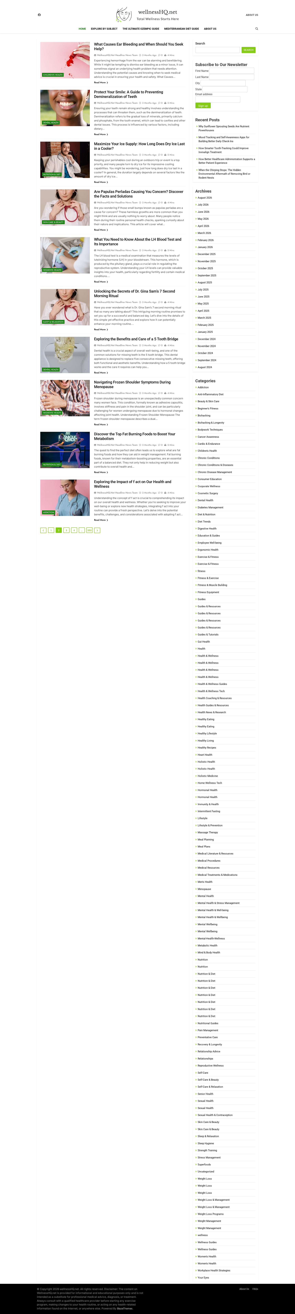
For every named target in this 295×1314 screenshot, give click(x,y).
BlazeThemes (124, 1308)
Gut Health (204, 641)
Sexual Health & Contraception (215, 1115)
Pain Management (208, 1030)
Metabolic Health (207, 945)
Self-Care (203, 1072)
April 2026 (203, 226)
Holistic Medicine (208, 776)
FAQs (255, 1289)
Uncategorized (206, 1171)
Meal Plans (204, 846)
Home (82, 28)
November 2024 (207, 346)
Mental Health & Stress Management (219, 903)
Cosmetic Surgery (208, 493)
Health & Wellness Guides (212, 684)
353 (89, 530)
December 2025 (206, 254)
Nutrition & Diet (51, 174)
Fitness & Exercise (208, 578)
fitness (201, 571)
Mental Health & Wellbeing (213, 917)
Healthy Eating (206, 719)
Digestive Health (207, 528)
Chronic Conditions (209, 458)
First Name (201, 70)
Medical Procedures (209, 860)
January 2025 (205, 331)
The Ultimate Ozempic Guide (141, 28)
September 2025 (207, 275)
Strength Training (207, 1150)
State (198, 89)
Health (201, 648)
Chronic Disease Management (215, 472)
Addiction (48, 512)
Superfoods (204, 1164)
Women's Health (52, 270)
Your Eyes (203, 1277)
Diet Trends (204, 521)
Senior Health (205, 1093)
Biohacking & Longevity (211, 422)
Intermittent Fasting (209, 811)
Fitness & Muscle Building (212, 585)
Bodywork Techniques (210, 429)
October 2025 (205, 268)
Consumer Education (210, 479)
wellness (203, 1235)
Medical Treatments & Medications (217, 874)
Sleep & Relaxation (53, 321)
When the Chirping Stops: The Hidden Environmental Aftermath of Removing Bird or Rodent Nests (224, 174)
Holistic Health (206, 761)
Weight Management (209, 1221)
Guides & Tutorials (208, 634)
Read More (100, 82)
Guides (202, 599)
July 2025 (203, 289)
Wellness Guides (207, 1242)
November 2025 (207, 261)
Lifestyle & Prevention (210, 825)
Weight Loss (205, 1178)
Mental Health (206, 896)
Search (200, 43)
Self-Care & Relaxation (210, 1086)
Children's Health (52, 74)
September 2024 (207, 360)
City (197, 83)
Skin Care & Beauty (53, 222)
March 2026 (204, 233)
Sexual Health (205, 1100)
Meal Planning (206, 839)
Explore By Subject (104, 28)
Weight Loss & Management (214, 1199)
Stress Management (209, 1157)
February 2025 (206, 324)
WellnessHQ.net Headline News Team (117, 55)
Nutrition (203, 959)
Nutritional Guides (208, 1023)
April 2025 (203, 310)
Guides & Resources (209, 606)
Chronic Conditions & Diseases (215, 465)
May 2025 (203, 303)
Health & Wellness (208, 655)
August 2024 (205, 367)
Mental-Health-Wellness (211, 938)
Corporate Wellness (209, 486)
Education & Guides (209, 535)
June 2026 (203, 211)
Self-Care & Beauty (208, 1079)
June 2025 (203, 296)
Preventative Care (208, 1037)
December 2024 (206, 339)
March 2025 (204, 317)
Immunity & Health (208, 804)
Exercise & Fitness (208, 556)
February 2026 (206, 240)
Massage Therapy (208, 832)
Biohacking (204, 415)
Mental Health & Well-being (213, 910)
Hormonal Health (207, 790)
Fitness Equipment (208, 592)
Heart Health (205, 754)
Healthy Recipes (207, 747)
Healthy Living (206, 740)
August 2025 (205, 282)
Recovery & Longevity (210, 1044)
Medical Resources (209, 867)
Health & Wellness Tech (211, 691)
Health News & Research (212, 712)
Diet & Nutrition (206, 514)
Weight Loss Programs (211, 1214)
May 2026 (203, 218)
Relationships (205, 1058)
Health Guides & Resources (213, 705)
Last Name (201, 77)
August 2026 (205, 197)
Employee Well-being (209, 542)
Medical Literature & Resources (215, 853)
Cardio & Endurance (209, 443)
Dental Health (50, 122)
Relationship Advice (209, 1051)
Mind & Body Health (209, 952)
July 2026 (203, 204)
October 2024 (205, 353)
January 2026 (205, 247)
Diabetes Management (210, 507)
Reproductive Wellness (211, 1065)
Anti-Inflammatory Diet (210, 394)
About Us (210, 28)
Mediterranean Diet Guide (181, 28)
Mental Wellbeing (207, 924)
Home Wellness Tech (210, 783)
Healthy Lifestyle (207, 733)
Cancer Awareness (208, 436)
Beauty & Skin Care (208, 401)
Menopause (204, 889)
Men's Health (205, 881)
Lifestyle (202, 818)
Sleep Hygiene (206, 1143)
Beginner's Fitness (208, 408)
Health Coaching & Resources (215, 698)
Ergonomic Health (208, 549)
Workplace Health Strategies (214, 1270)
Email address (203, 94)
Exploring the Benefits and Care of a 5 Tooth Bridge (136, 339)
